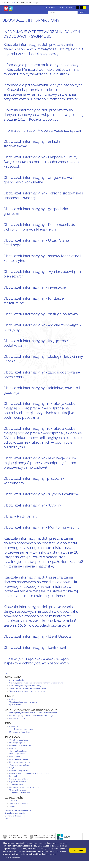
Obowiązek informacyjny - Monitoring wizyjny (41, 527)
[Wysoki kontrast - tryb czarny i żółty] (81, 7)
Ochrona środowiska (18, 754)
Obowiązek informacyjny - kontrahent (34, 647)
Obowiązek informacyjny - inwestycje (34, 287)
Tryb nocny (63, 7)
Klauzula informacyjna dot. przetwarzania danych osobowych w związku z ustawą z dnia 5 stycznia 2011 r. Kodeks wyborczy (43, 49)
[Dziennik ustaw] (15, 837)
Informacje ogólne (17, 743)
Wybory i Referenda (17, 790)
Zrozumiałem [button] (78, 850)
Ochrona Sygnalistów (18, 751)
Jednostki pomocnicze (18, 804)
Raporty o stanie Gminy (19, 779)
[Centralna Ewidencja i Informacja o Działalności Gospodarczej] (69, 837)
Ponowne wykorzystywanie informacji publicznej (29, 773)
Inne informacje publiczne (20, 745)
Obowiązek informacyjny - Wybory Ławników (41, 494)
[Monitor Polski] (42, 837)
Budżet (12, 699)
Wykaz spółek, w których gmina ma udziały (27, 691)
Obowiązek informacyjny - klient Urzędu (37, 636)
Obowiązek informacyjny (15, 813)
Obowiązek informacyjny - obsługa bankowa (40, 314)
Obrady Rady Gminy (20, 516)
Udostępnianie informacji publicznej (24, 787)
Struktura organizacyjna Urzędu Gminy (25, 686)
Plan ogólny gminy (17, 718)
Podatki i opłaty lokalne (19, 771)
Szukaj (82, 12)
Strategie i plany (16, 784)
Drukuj (80, 41)
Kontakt (8, 819)
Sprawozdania (15, 705)
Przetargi (13, 776)
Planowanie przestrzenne (19, 762)
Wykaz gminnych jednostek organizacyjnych (27, 688)
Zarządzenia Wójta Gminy (19, 793)
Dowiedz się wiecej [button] (12, 857)
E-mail (83, 41)
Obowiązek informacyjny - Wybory (32, 505)
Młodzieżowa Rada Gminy (20, 732)
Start (7, 673)
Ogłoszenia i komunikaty (19, 759)
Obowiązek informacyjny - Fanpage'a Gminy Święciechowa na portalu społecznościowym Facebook (41, 161)
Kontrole (12, 748)
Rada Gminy (14, 726)
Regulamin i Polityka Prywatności (18, 810)
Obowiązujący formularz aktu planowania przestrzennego (33, 713)
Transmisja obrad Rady (23, 729)
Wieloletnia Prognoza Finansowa (23, 702)
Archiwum (13, 801)
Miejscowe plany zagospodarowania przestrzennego (31, 716)
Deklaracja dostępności (15, 816)
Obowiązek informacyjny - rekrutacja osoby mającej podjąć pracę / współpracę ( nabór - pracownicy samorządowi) (41, 463)
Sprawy (12, 806)
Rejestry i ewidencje (17, 782)
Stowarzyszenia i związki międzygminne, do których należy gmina (36, 683)
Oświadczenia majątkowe (19, 765)
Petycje (12, 768)
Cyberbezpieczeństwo (18, 740)
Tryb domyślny (49, 7)
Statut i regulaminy (17, 680)
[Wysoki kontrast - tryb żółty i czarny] (84, 7)
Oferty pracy (14, 757)
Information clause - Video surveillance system (42, 130)
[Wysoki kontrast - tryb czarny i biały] (77, 7)
